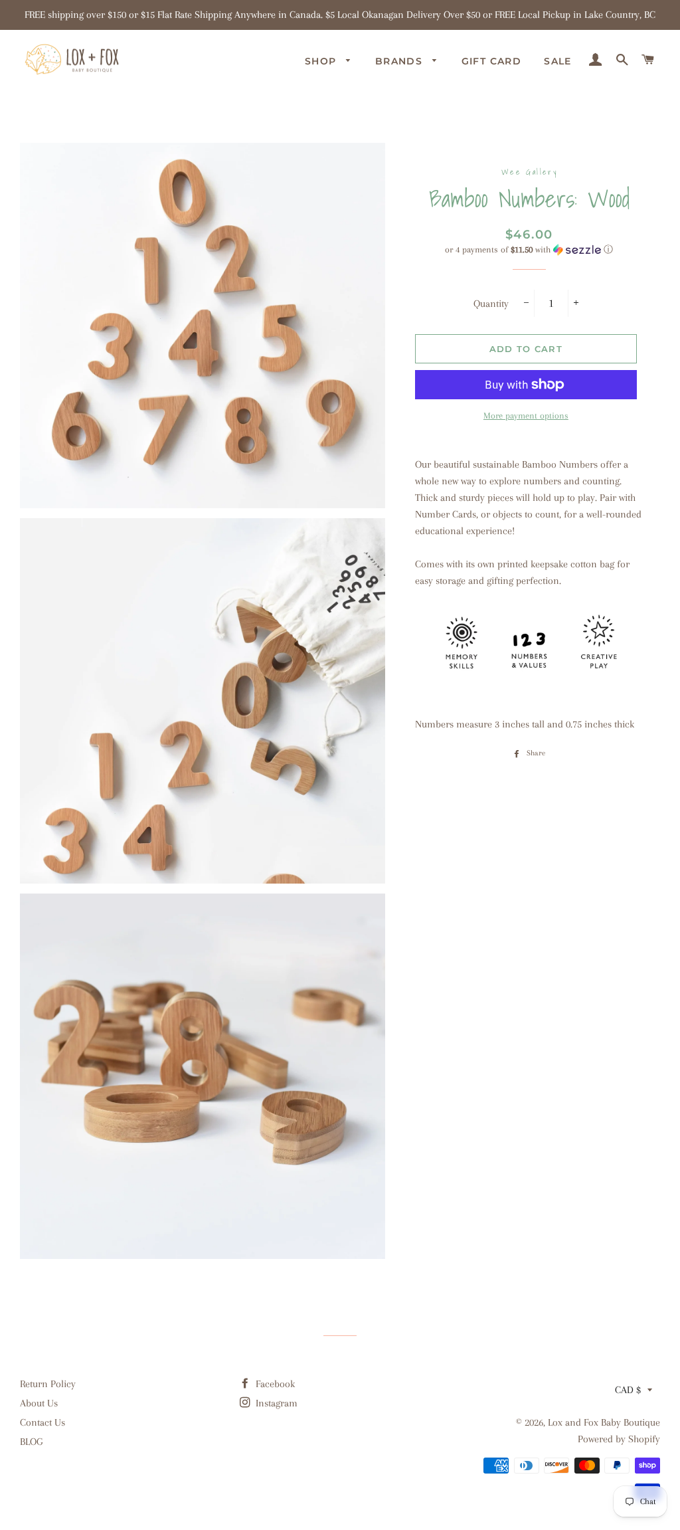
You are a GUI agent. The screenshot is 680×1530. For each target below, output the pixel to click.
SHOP (322, 61)
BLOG (31, 1442)
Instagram (275, 1403)
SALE (558, 61)
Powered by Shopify (619, 1439)
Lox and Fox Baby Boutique (604, 1422)
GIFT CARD (492, 61)
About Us (39, 1403)
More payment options (525, 416)
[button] (529, 250)
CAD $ (628, 1390)
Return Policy (48, 1384)
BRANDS (400, 61)
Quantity (491, 304)
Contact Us (42, 1422)
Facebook (274, 1384)
